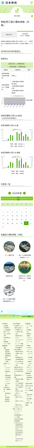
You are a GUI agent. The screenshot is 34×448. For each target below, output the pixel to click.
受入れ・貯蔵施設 (25, 34)
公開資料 (7, 397)
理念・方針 (6, 331)
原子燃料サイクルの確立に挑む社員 (19, 331)
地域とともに (17, 395)
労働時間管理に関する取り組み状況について (19, 426)
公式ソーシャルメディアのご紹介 (29, 369)
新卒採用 (29, 375)
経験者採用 (29, 377)
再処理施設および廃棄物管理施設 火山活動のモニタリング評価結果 (19, 361)
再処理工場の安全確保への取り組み (19, 353)
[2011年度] (24, 193)
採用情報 (27, 373)
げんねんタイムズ (18, 407)
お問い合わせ (29, 385)
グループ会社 (7, 343)
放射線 (29, 361)
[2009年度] (9, 193)
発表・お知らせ (17, 409)
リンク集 (27, 388)
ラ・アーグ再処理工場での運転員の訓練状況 (19, 345)
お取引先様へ (29, 383)
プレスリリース (18, 411)
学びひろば (29, 351)
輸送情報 (7, 401)
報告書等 (7, 399)
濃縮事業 (7, 349)
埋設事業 (7, 351)
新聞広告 (29, 333)
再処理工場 (9, 34)
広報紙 (28, 335)
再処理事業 (8, 353)
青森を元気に (18, 405)
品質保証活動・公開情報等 (7, 389)
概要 (5, 347)
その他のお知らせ (18, 423)
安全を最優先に (18, 349)
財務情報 (6, 341)
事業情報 (17, 12)
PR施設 (28, 345)
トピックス (17, 413)
